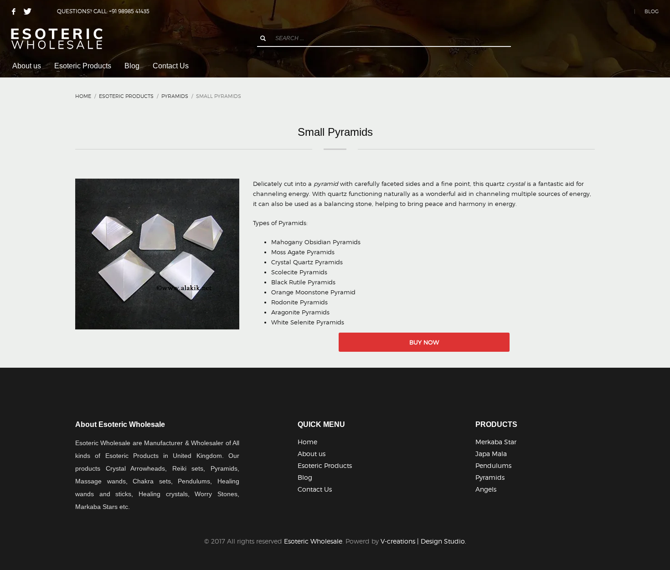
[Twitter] (27, 11)
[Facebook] (14, 11)
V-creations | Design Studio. (423, 541)
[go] (263, 38)
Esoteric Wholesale (313, 541)
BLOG (651, 11)
